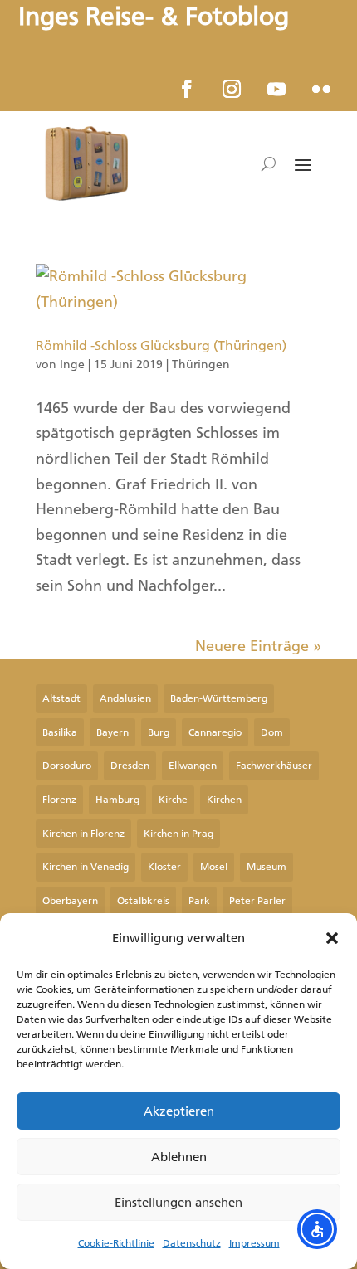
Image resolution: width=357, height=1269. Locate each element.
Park (199, 901)
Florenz (59, 799)
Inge (72, 364)
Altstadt (61, 698)
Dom (272, 732)
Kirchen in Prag (178, 833)
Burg (158, 732)
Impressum (254, 1243)
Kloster (164, 867)
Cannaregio (215, 732)
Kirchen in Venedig (85, 867)
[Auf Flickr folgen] (321, 88)
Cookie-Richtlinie (116, 1243)
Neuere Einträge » (258, 646)
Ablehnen (179, 1157)
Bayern (112, 732)
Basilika (59, 732)
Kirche (173, 799)
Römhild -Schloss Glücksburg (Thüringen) (161, 345)
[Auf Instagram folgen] (231, 88)
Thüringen (201, 364)
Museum (266, 867)
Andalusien (125, 698)
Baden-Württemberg (218, 698)
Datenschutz (192, 1243)
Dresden (129, 765)
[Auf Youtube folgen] (276, 88)
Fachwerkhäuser (274, 765)
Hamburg (117, 799)
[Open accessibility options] (317, 1229)
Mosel (213, 867)
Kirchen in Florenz (83, 833)
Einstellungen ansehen (178, 1202)
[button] (332, 938)
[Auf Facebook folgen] (187, 88)
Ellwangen (193, 765)
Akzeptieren (179, 1111)
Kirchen (224, 799)
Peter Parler (257, 901)
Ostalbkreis (143, 901)
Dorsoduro (66, 765)
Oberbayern (70, 901)
